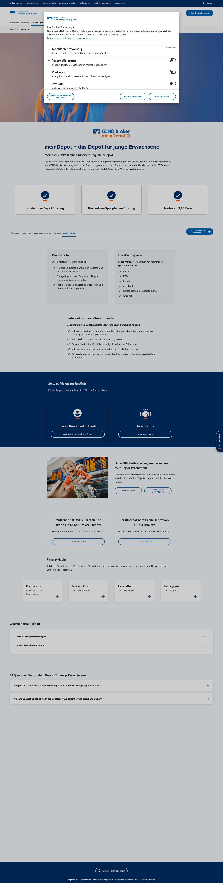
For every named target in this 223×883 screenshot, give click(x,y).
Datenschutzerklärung (59, 38)
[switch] (173, 60)
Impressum (82, 38)
